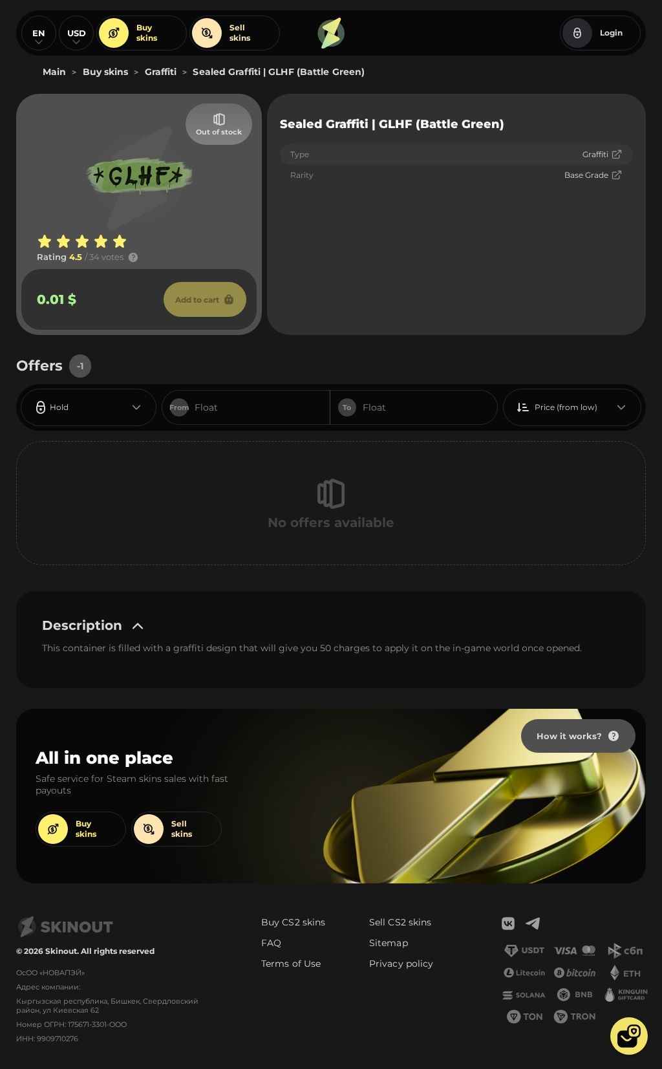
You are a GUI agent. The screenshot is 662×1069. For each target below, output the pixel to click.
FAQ (271, 943)
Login (611, 33)
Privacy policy (401, 963)
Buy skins (146, 33)
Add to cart (197, 300)
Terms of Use (291, 963)
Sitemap (388, 943)
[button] (629, 1036)
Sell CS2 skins (400, 922)
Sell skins (240, 33)
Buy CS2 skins (293, 922)
